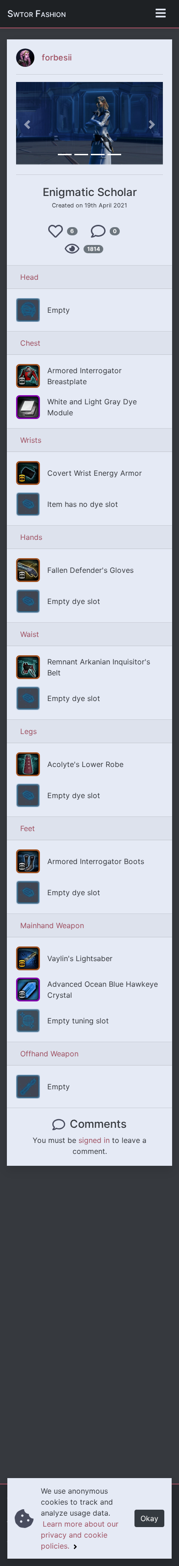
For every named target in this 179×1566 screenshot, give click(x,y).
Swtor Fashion (36, 13)
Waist (29, 634)
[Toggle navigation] (161, 13)
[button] (27, 124)
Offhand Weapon (49, 1053)
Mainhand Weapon (52, 925)
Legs (28, 731)
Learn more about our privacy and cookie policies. (79, 1534)
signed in (94, 1140)
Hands (31, 537)
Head (29, 277)
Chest (30, 343)
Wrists (30, 440)
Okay (149, 1518)
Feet (27, 828)
